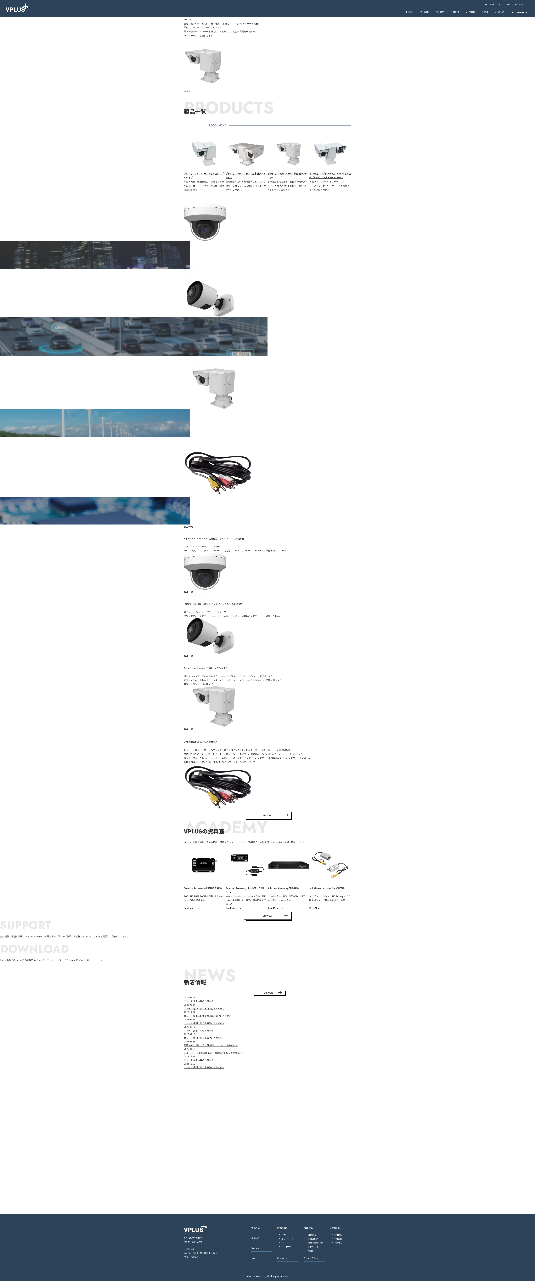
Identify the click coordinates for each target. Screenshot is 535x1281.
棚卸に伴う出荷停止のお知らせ (208, 1008)
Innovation (274, 879)
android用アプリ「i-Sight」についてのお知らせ (213, 1045)
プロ (283, 1242)
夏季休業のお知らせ (203, 1001)
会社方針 (338, 1238)
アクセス (338, 1242)
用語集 (311, 1250)
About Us (409, 11)
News (485, 11)
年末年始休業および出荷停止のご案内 (212, 1015)
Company (499, 11)
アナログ (285, 1234)
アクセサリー (287, 1246)
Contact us (282, 1258)
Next (353, 163)
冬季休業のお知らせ (203, 1060)
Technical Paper (315, 1242)
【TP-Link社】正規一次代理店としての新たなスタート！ (221, 1052)
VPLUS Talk (315, 881)
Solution (188, 888)
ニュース (188, 1001)
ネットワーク (287, 1238)
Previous (181, 163)
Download (470, 11)
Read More (189, 908)
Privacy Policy (311, 1258)
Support (455, 11)
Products (424, 11)
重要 (186, 1045)
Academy (440, 11)
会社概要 (338, 1234)
